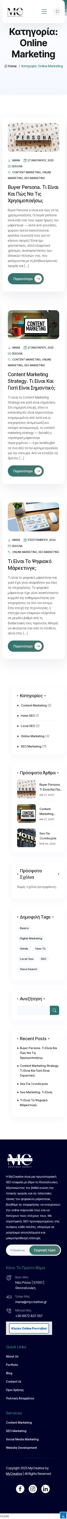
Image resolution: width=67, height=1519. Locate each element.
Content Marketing (26, 172)
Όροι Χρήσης (15, 1390)
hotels (24, 948)
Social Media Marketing (22, 1439)
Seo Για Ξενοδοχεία (47, 836)
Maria (16, 160)
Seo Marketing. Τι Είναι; (36, 1092)
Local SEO (28, 726)
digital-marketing (31, 938)
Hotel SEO (28, 715)
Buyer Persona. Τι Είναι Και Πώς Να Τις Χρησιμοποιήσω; (33, 193)
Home (12, 66)
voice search (28, 969)
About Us (12, 1356)
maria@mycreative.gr (31, 1302)
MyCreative (14, 1474)
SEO (43, 959)
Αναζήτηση (31, 998)
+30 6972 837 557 (29, 1316)
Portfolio (12, 1365)
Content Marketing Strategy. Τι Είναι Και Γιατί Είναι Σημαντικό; (31, 381)
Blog (9, 1373)
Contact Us (13, 1381)
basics (24, 928)
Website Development (21, 1448)
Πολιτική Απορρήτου (20, 1398)
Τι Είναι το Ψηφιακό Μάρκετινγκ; (34, 1102)
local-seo (27, 959)
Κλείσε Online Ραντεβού (29, 1328)
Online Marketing (24, 552)
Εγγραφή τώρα (44, 1250)
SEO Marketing (34, 178)
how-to (40, 948)
